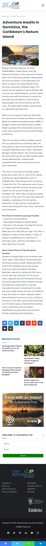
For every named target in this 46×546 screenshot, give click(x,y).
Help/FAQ (31, 489)
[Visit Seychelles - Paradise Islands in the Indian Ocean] (11, 5)
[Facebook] (4, 323)
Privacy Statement (9, 492)
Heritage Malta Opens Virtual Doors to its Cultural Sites (12, 348)
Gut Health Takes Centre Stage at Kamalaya (32, 360)
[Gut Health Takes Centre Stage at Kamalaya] (34, 350)
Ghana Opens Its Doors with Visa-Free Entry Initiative (33, 382)
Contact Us (6, 483)
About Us (6, 486)
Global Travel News (18, 16)
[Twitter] (10, 323)
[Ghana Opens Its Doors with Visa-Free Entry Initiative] (34, 372)
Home (6, 16)
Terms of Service (8, 489)
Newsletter (31, 483)
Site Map (30, 492)
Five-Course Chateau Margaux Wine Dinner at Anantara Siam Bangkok (11, 371)
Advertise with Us (34, 486)
